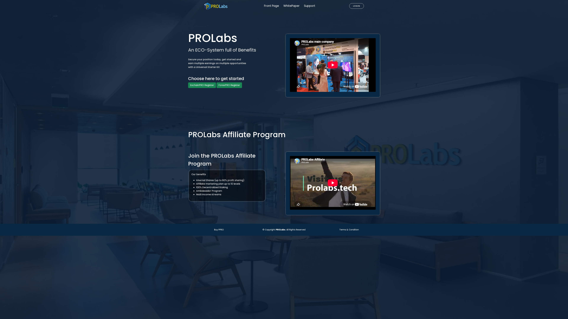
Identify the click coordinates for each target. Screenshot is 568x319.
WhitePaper (291, 6)
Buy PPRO (219, 229)
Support (309, 6)
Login (356, 6)
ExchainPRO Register (202, 85)
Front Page (271, 6)
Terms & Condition (349, 229)
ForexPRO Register (229, 85)
